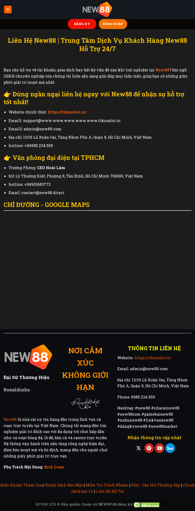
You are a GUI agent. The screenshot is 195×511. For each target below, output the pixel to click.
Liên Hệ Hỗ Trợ (110, 491)
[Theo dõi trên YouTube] (159, 448)
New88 (10, 419)
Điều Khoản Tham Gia (21, 484)
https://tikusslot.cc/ (152, 357)
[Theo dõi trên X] (138, 448)
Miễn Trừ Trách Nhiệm (107, 484)
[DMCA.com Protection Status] (147, 504)
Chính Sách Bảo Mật (63, 484)
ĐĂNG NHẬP (112, 24)
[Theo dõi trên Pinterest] (149, 448)
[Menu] (8, 10)
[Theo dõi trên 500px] (170, 448)
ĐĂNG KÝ (82, 24)
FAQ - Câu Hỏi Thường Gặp (155, 484)
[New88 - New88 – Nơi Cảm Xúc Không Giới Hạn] (97, 10)
